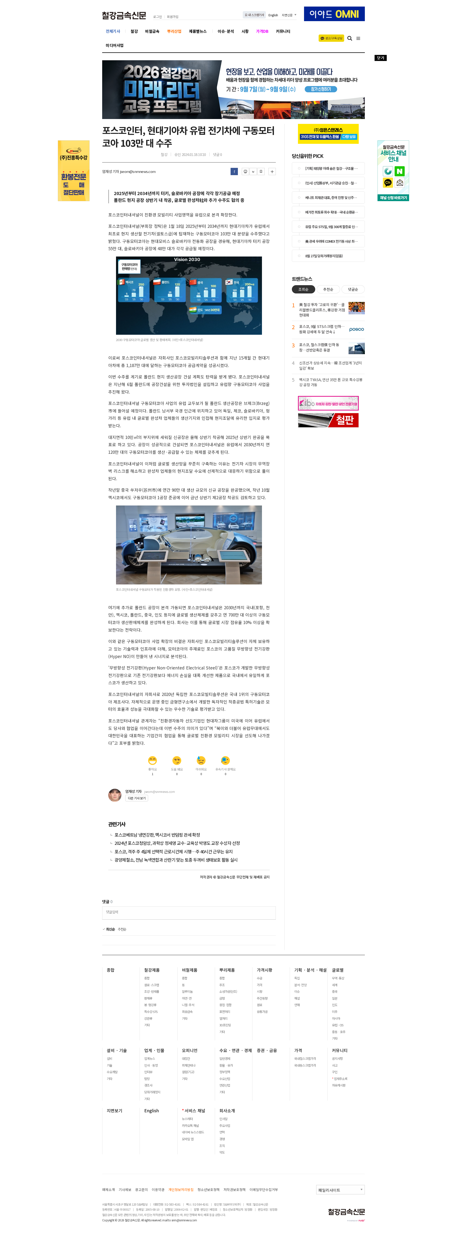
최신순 (110, 929)
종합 (111, 970)
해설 (297, 998)
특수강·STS (151, 1012)
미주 (334, 1012)
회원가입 (173, 17)
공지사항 (337, 1059)
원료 (259, 1005)
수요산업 (224, 1079)
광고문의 (141, 1189)
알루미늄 (187, 992)
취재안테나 (188, 1065)
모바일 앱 (187, 1139)
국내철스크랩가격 (305, 1059)
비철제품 (190, 970)
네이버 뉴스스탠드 (193, 1132)
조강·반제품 (151, 992)
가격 (259, 985)
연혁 (222, 1132)
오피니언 (190, 1050)
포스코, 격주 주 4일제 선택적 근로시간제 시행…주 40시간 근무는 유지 (174, 851)
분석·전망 (300, 985)
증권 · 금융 (267, 1050)
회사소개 (227, 1110)
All (142, 1220)
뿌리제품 (227, 970)
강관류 (148, 1018)
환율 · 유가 (226, 1065)
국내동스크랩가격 (305, 1065)
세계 (334, 985)
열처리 (223, 1018)
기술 (109, 1065)
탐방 (147, 1079)
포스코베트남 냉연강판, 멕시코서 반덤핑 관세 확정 (157, 835)
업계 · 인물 (154, 1050)
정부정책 (224, 1072)
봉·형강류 (150, 1005)
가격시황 (264, 970)
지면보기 (114, 1110)
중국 (334, 992)
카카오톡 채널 (190, 1126)
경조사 (148, 1085)
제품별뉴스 (198, 31)
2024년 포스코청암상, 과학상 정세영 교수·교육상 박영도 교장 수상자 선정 (177, 843)
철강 (134, 31)
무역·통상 (338, 978)
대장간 (186, 1059)
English (273, 15)
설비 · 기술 (117, 1050)
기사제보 (125, 1189)
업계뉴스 (149, 1059)
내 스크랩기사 (256, 15)
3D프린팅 (225, 1025)
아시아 (336, 1018)
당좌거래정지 (152, 1092)
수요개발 (112, 1072)
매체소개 (108, 1189)
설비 (109, 1059)
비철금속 (152, 31)
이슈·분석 (226, 31)
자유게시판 (338, 1085)
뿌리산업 (174, 31)
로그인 (157, 17)
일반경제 (224, 1059)
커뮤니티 (283, 31)
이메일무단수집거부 (264, 1189)
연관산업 (224, 1085)
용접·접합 (225, 1005)
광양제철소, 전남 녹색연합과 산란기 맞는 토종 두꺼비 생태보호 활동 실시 (176, 860)
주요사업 (224, 1126)
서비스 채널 (195, 1110)
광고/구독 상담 (333, 38)
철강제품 (152, 970)
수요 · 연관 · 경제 (235, 1050)
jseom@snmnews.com (159, 791)
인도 (334, 1005)
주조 (222, 985)
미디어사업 (115, 45)
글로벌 (338, 970)
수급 (259, 978)
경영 (222, 1139)
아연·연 (186, 998)
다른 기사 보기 (136, 798)
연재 (297, 1005)
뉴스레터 (187, 1119)
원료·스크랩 (151, 985)
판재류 (148, 998)
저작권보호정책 (235, 1189)
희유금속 (187, 1012)
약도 (222, 1152)
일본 (334, 998)
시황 (245, 31)
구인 (334, 1072)
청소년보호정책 (209, 1189)
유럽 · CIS (337, 1025)
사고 (334, 1065)
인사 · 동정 (151, 1065)
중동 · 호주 (338, 1032)
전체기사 (113, 31)
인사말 (223, 1119)
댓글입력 (112, 911)
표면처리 (224, 1012)
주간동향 (262, 998)
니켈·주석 (188, 1005)
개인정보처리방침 (181, 1189)
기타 (147, 1025)
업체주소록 (340, 1079)
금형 (222, 998)
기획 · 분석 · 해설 (310, 970)
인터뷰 (148, 1072)
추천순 (122, 929)
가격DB (262, 31)
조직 (222, 1146)
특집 (297, 978)
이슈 (297, 992)
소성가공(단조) (228, 992)
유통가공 (262, 1012)
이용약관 (158, 1189)
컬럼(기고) (188, 1072)
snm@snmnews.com (184, 1220)
